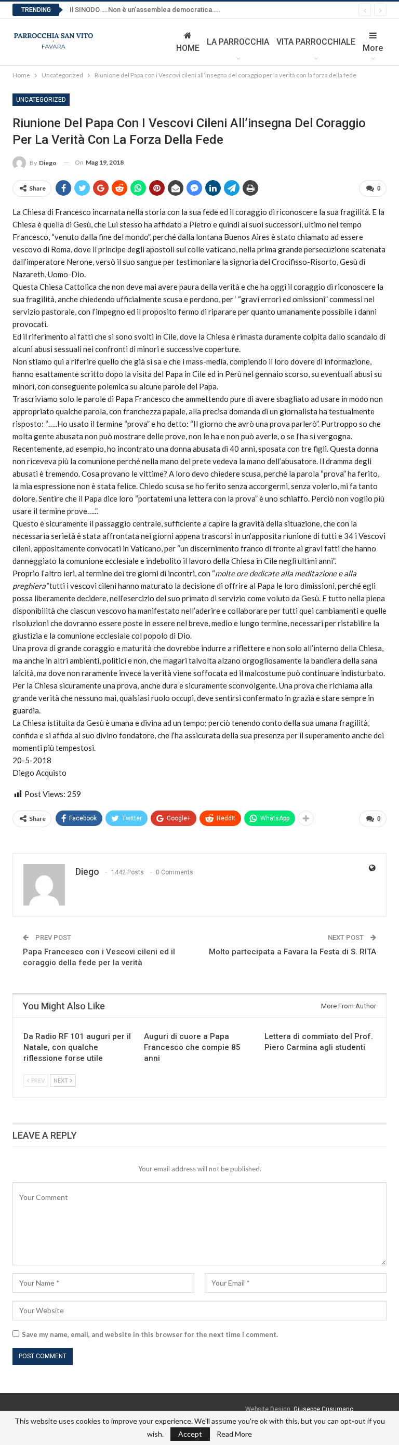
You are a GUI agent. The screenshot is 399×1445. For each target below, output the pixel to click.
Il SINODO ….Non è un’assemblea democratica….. (145, 9)
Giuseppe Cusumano (323, 1409)
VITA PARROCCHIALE (315, 42)
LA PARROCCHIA (238, 42)
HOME (188, 48)
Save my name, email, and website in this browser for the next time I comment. (150, 1334)
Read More (234, 1434)
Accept (190, 1433)
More (373, 48)
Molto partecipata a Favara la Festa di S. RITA (292, 951)
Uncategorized (41, 99)
